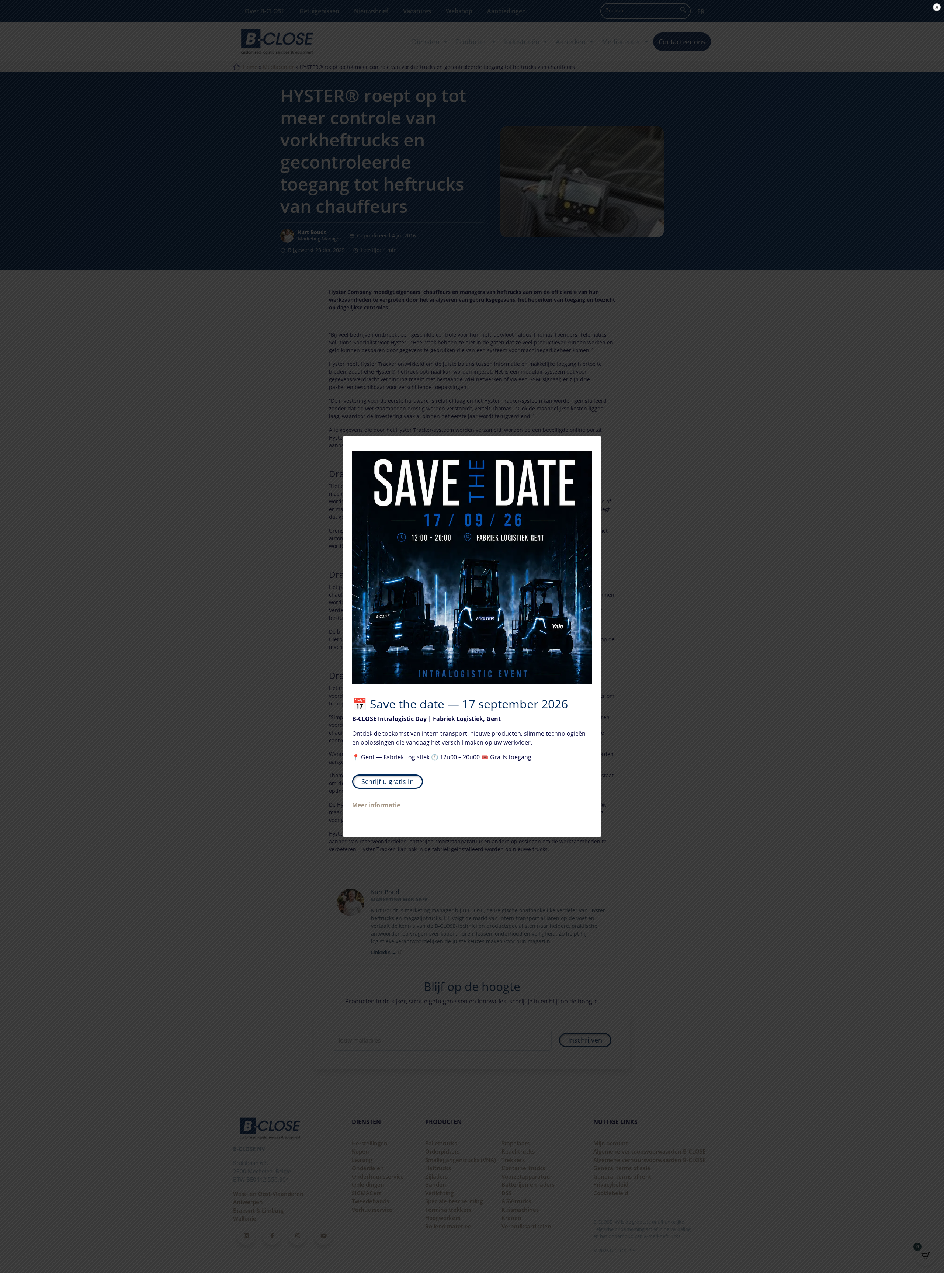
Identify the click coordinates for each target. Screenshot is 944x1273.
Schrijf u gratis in (387, 781)
